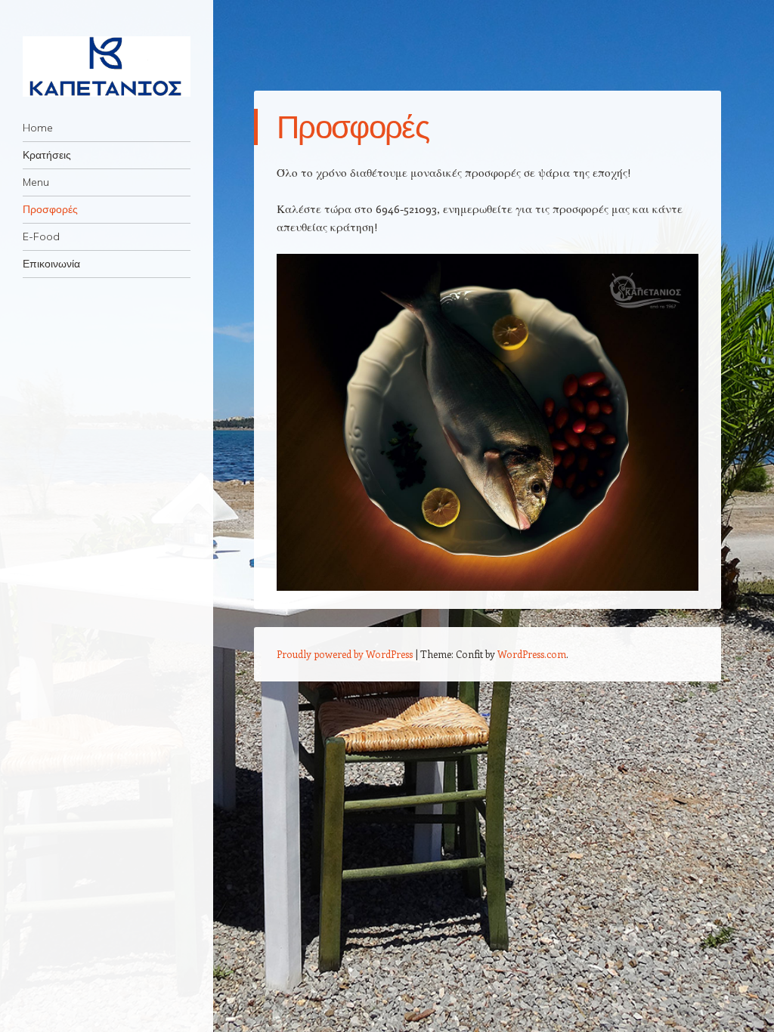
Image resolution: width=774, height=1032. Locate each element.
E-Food (41, 236)
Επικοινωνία (51, 263)
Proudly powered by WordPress (345, 653)
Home (38, 127)
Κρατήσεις (47, 155)
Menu (36, 182)
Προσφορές (50, 209)
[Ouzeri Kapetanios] (106, 66)
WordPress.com (531, 653)
